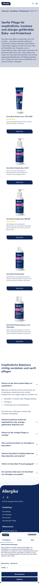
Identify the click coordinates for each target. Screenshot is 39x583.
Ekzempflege (6, 512)
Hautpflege (14, 11)
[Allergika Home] (6, 3)
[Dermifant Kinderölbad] (19, 257)
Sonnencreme (6, 518)
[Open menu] (37, 3)
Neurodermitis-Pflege (9, 521)
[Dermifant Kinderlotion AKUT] (19, 151)
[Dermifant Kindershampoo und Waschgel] (19, 308)
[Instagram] (7, 497)
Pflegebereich (24, 11)
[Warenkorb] (33, 3)
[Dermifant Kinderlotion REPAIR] (19, 202)
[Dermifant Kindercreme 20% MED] (19, 99)
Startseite (5, 11)
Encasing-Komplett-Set (9, 531)
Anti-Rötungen (7, 515)
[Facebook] (3, 497)
